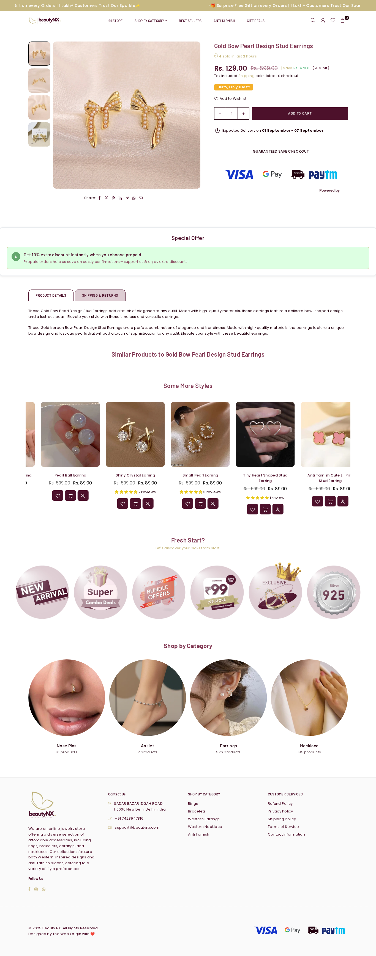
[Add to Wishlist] (45, 503)
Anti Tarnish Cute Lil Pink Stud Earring (253, 478)
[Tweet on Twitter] (107, 198)
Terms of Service (283, 826)
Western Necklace (205, 826)
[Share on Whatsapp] (134, 198)
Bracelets (197, 811)
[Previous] (61, 115)
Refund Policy (280, 803)
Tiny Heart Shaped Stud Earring (189, 478)
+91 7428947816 (129, 818)
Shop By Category (149, 21)
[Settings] (323, 21)
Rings (193, 803)
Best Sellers (190, 21)
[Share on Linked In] (120, 198)
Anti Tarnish (224, 21)
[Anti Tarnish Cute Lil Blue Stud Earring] (318, 434)
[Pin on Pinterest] (113, 198)
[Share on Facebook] (100, 198)
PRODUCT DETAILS (51, 295)
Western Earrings (204, 819)
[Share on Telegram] (127, 198)
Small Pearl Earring (123, 475)
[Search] (313, 21)
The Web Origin (67, 933)
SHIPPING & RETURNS (100, 295)
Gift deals (256, 21)
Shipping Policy (282, 819)
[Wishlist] (333, 21)
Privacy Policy (280, 811)
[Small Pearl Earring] (123, 434)
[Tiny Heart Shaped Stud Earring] (188, 434)
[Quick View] (71, 503)
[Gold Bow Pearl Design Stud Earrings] (39, 53)
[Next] (193, 115)
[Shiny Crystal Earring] (58, 434)
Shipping (246, 75)
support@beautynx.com (137, 827)
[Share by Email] (141, 198)
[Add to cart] (58, 503)
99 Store (115, 21)
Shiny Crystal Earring (58, 475)
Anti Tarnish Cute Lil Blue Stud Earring (319, 478)
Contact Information (286, 834)
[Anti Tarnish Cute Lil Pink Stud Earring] (253, 434)
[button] (343, 21)
